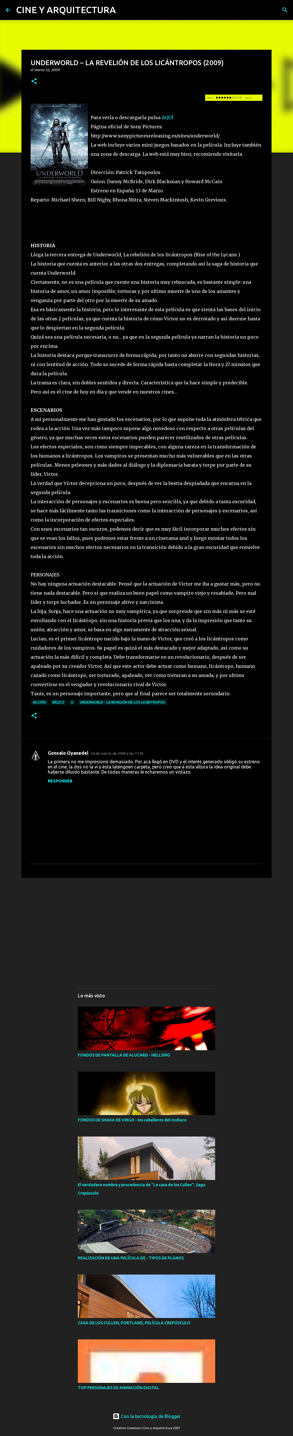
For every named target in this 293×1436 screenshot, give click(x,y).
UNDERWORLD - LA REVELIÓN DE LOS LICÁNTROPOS (122, 702)
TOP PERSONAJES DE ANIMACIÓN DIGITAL (118, 1387)
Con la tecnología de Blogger (150, 1416)
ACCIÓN (39, 702)
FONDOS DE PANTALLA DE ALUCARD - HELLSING (124, 1055)
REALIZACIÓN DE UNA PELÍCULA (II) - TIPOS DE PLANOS (131, 1258)
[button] (34, 81)
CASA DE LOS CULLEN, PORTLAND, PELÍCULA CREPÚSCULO (134, 1323)
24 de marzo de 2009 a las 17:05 (117, 753)
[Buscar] (285, 10)
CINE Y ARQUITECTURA (66, 10)
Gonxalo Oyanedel (68, 753)
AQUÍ (167, 117)
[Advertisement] (146, 926)
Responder (60, 781)
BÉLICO (58, 702)
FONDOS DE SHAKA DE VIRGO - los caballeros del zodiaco (132, 1120)
